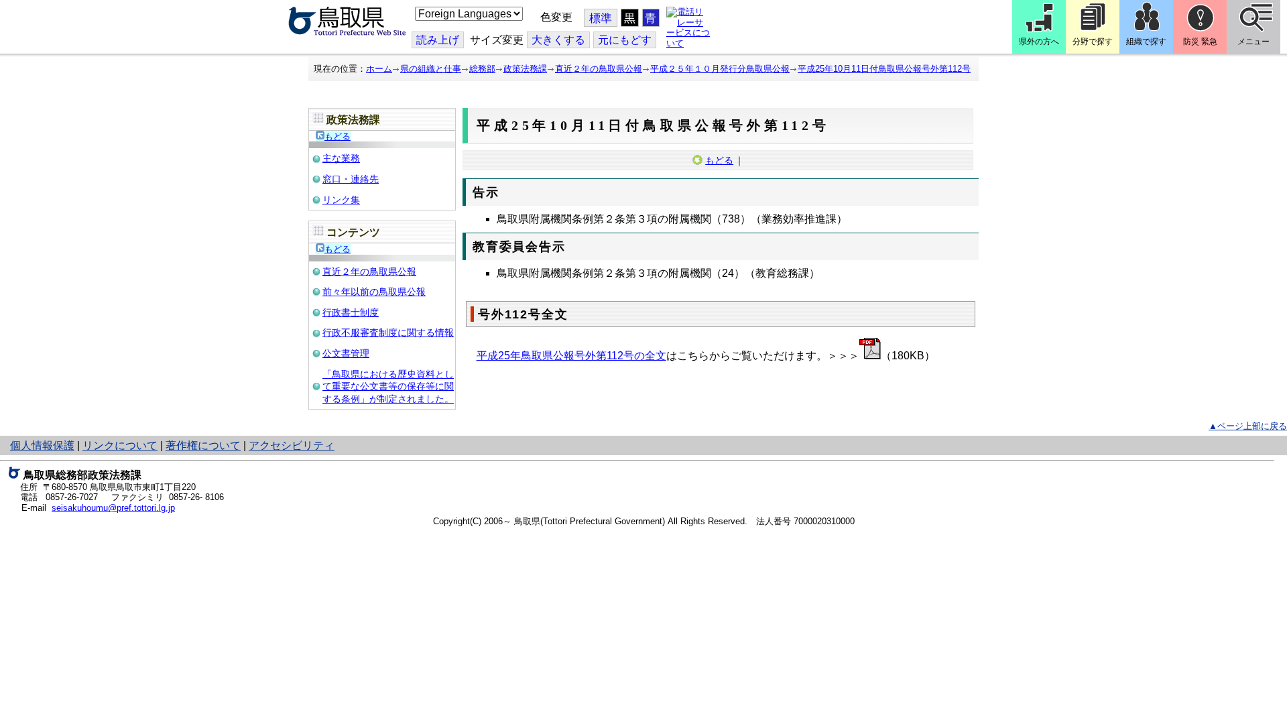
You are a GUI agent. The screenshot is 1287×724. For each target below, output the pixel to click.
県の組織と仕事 (430, 69)
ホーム (379, 69)
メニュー (1253, 41)
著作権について (203, 445)
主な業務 (341, 158)
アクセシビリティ (291, 445)
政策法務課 (525, 69)
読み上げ (437, 40)
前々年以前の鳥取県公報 (374, 291)
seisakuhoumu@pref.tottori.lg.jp (113, 508)
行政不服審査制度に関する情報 (388, 332)
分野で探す (1092, 41)
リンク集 (341, 199)
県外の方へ (1039, 41)
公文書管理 (345, 353)
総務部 (482, 69)
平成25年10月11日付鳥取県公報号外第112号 (884, 69)
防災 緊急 (1200, 41)
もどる (337, 136)
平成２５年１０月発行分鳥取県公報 (720, 69)
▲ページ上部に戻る (1248, 426)
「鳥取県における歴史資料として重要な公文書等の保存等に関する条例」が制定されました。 (388, 386)
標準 (600, 18)
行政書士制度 (350, 312)
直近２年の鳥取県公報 (598, 69)
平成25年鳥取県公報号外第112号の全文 (571, 355)
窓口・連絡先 (350, 179)
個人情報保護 (42, 445)
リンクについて (120, 445)
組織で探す (1146, 41)
